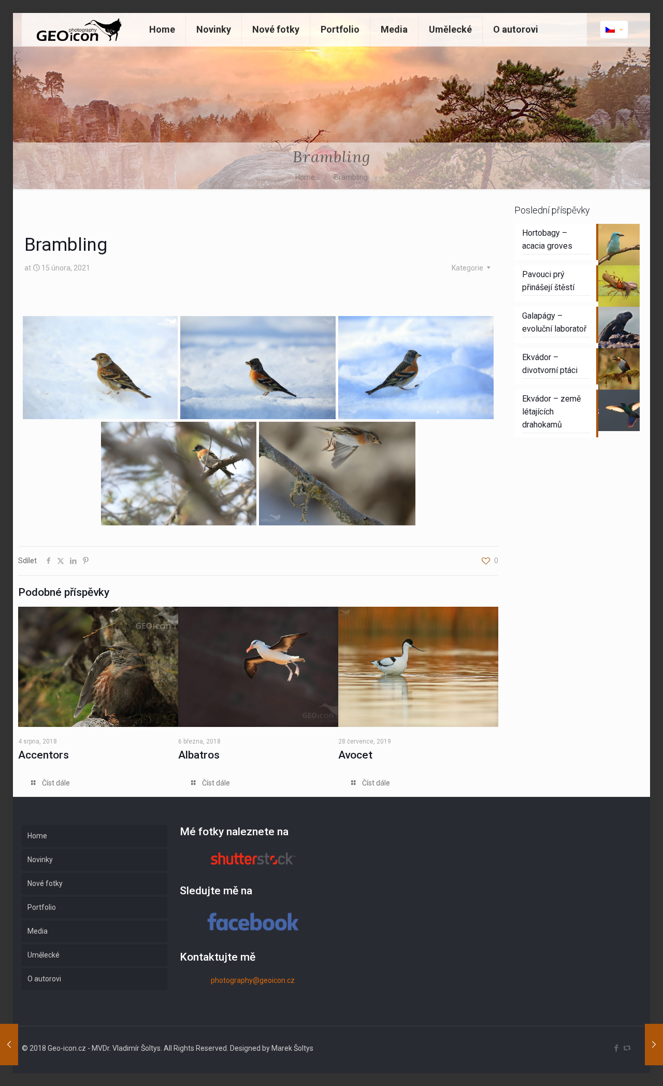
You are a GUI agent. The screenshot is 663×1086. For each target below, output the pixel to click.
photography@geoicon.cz (253, 980)
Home (305, 177)
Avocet (355, 755)
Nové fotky (45, 883)
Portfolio (41, 907)
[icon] (627, 1048)
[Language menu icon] (614, 29)
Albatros (199, 755)
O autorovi (44, 979)
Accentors (43, 755)
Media (37, 931)
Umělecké (43, 955)
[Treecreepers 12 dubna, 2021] (654, 1044)
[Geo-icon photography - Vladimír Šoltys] (77, 29)
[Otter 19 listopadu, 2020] (9, 1044)
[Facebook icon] (616, 1048)
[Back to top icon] (613, 1065)
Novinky (40, 859)
